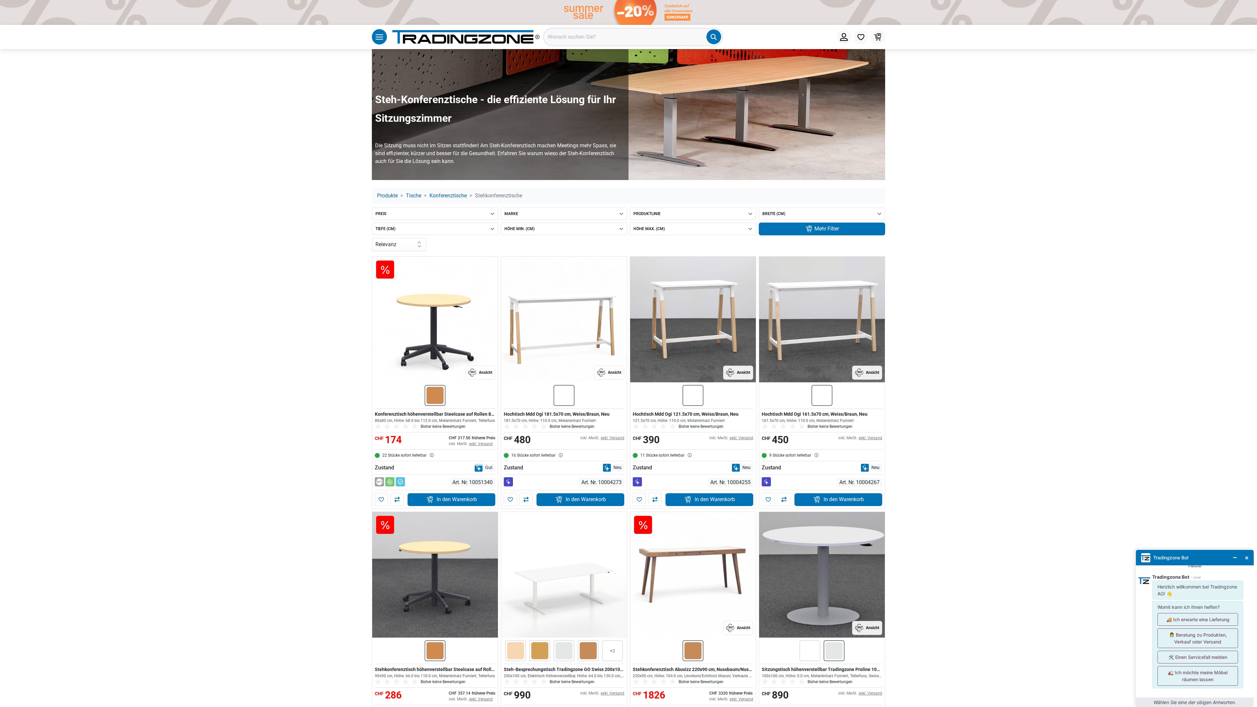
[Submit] (713, 36)
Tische (413, 195)
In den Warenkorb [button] (457, 499)
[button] (381, 499)
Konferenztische (448, 195)
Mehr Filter (826, 229)
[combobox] (633, 37)
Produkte (387, 195)
